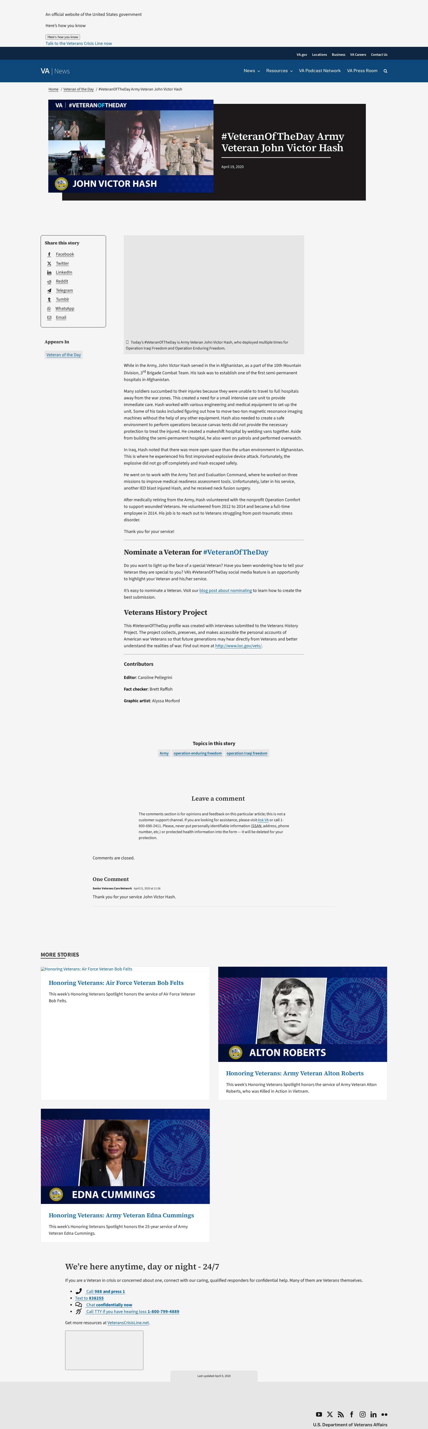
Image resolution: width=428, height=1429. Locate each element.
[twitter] (330, 1414)
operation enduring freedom (198, 753)
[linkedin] (373, 1414)
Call (105, 1291)
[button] (79, 43)
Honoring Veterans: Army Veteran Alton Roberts (295, 1073)
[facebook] (352, 1414)
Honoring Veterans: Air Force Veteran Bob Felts (116, 983)
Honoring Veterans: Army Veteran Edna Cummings (121, 1215)
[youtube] (319, 1414)
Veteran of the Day (64, 355)
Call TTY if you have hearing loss (132, 1312)
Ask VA (263, 820)
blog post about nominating (225, 590)
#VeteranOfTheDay (235, 552)
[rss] (341, 1414)
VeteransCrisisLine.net (128, 1323)
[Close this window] (104, 1350)
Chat (108, 1305)
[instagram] (363, 1414)
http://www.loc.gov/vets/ (238, 646)
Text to (89, 1298)
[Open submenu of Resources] (290, 70)
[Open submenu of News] (257, 70)
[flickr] (384, 1414)
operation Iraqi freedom (247, 753)
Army (164, 753)
